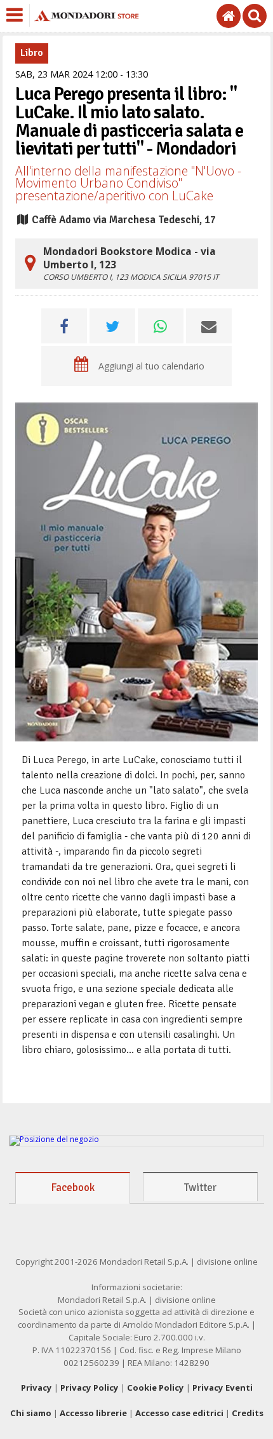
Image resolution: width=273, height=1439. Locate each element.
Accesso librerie (93, 1413)
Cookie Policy (155, 1387)
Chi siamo (30, 1413)
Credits (247, 1413)
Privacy (36, 1387)
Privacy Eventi (222, 1387)
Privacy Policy (89, 1387)
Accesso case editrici (179, 1413)
